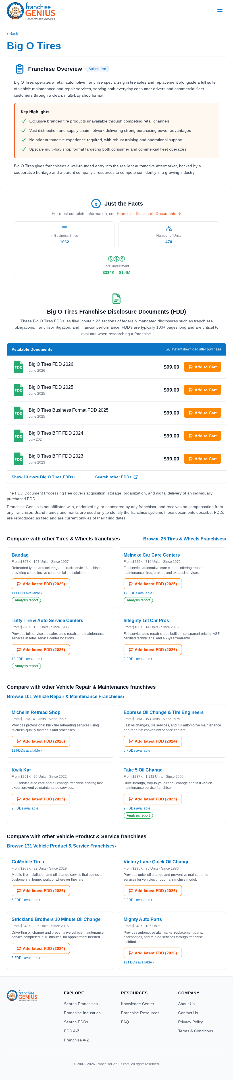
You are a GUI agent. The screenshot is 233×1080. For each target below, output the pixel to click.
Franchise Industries (82, 1013)
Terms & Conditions (195, 1031)
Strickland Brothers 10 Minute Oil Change (56, 919)
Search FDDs (76, 1022)
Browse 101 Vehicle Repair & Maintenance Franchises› (65, 696)
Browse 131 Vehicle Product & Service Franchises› (61, 846)
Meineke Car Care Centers (152, 555)
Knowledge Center (137, 1003)
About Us (186, 1003)
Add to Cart (206, 367)
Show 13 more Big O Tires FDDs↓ (43, 477)
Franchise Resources (140, 1013)
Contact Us (188, 1013)
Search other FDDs (113, 477)
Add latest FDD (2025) (156, 584)
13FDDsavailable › (27, 659)
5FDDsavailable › (138, 751)
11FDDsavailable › (27, 593)
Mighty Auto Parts (143, 919)
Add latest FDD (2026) (44, 584)
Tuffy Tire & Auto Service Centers (47, 620)
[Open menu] (220, 11)
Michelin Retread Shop (36, 712)
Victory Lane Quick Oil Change (157, 861)
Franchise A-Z (76, 1040)
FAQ (125, 1022)
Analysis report (26, 600)
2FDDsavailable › (138, 659)
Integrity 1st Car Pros (146, 620)
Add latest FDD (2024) (156, 741)
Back (12, 33)
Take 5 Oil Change (143, 770)
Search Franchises (81, 1003)
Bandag (20, 555)
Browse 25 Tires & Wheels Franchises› (184, 538)
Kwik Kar (21, 770)
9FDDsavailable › (138, 808)
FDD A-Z (72, 1031)
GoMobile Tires (28, 861)
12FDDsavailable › (139, 593)
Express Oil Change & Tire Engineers (164, 712)
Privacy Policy (190, 1022)
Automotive (97, 69)
